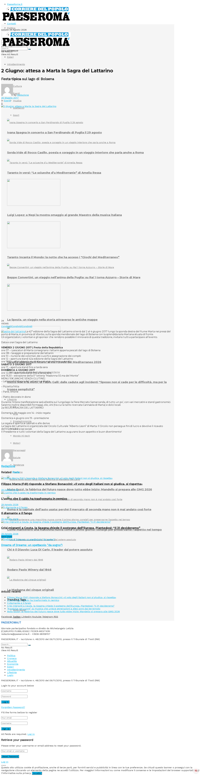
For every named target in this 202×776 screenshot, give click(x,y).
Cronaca (12, 658)
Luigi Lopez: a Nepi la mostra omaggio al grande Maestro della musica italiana (64, 215)
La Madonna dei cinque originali (30, 590)
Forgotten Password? (13, 707)
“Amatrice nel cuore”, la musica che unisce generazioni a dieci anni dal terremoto (53, 608)
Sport (16, 115)
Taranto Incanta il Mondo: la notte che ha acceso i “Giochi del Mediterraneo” (63, 257)
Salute (16, 457)
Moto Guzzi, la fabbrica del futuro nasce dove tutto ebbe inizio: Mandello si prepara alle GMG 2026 (79, 489)
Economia (12, 664)
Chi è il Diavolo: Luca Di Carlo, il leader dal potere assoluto (50, 549)
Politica (11, 28)
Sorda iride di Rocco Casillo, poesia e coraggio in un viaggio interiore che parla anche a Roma (75, 152)
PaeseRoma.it (14, 4)
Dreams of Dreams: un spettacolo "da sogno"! (31, 545)
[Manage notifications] (196, 770)
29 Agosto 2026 (9, 489)
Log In (31, 734)
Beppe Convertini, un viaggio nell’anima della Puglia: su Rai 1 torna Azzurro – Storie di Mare (73, 277)
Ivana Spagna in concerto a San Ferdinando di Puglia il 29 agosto (54, 132)
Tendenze (18, 464)
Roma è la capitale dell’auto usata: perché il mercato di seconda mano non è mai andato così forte (79, 509)
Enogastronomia (22, 421)
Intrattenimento (16, 64)
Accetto (37, 773)
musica (17, 100)
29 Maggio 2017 (10, 97)
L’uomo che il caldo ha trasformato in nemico (34, 498)
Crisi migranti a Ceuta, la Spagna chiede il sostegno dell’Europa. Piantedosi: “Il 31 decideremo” (70, 528)
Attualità (12, 661)
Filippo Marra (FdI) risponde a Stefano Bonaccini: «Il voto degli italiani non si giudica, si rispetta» (72, 484)
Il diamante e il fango (16, 513)
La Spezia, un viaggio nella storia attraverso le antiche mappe (52, 319)
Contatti (11, 23)
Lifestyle (12, 399)
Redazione (23, 95)
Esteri (10, 57)
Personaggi (19, 450)
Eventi (7, 100)
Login (10, 675)
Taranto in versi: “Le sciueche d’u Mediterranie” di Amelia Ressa (54, 172)
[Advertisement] (55, 442)
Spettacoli (18, 107)
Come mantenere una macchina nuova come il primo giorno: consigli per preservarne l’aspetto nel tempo (84, 529)
